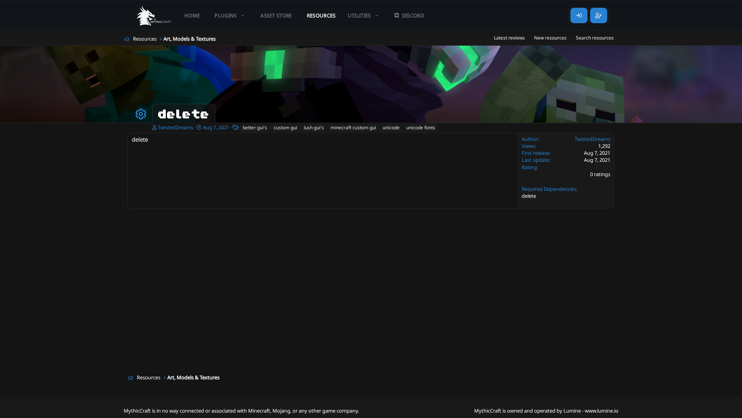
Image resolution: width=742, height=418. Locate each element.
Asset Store (276, 15)
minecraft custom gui (353, 127)
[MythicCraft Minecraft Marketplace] (154, 15)
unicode (391, 127)
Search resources (595, 37)
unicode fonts (420, 127)
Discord (413, 15)
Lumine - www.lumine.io (590, 410)
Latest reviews (509, 37)
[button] (230, 15)
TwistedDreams (175, 127)
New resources (550, 37)
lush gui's (314, 127)
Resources (321, 15)
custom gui (285, 127)
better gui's (255, 127)
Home (192, 15)
